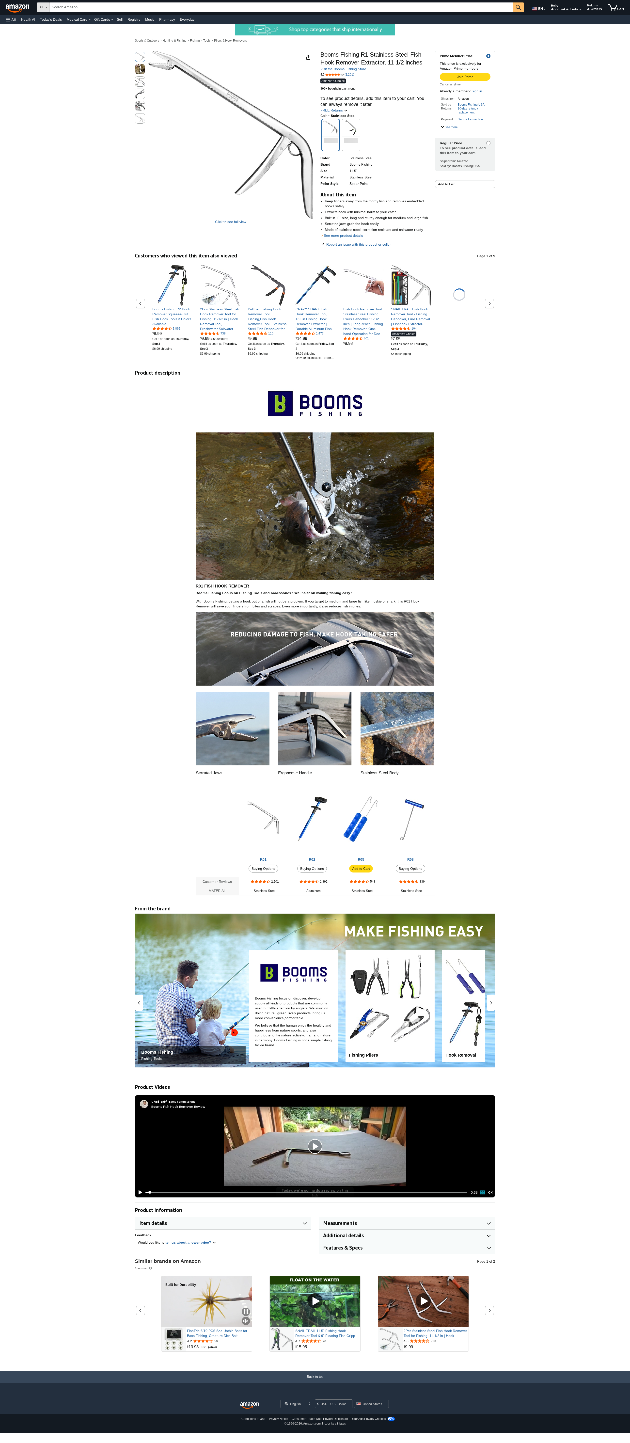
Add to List (446, 184)
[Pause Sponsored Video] (246, 1312)
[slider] (306, 1192)
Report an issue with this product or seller (358, 244)
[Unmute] (490, 1192)
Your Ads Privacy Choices (369, 1419)
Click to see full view (230, 222)
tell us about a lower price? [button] (188, 1242)
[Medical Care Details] (90, 19)
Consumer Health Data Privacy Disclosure (320, 1419)
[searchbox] (281, 7)
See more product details (343, 236)
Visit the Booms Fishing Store (343, 69)
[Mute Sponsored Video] (246, 1321)
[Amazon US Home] (249, 1406)
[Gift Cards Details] (112, 19)
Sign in (477, 91)
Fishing (195, 40)
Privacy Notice (278, 1419)
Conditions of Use (253, 1419)
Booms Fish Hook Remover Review (178, 1106)
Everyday (187, 19)
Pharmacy (167, 19)
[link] (172, 316)
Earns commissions (182, 1101)
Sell (120, 19)
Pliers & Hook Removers (230, 40)
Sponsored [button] (141, 1268)
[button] (11, 19)
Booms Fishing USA (471, 104)
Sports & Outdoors (147, 40)
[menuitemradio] (482, 1192)
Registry (133, 19)
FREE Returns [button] (332, 110)
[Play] (139, 1192)
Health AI (28, 19)
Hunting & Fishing (175, 40)
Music (149, 19)
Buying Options (263, 869)
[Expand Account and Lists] (580, 9)
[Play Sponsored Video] (315, 1301)
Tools (206, 40)
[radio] (140, 57)
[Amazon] (18, 7)
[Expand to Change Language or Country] (544, 9)
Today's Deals (51, 19)
